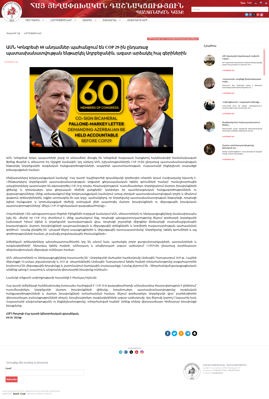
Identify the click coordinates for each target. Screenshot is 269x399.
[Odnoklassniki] (181, 334)
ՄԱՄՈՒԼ (87, 20)
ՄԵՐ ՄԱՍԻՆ (33, 20)
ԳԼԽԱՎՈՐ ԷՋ (13, 33)
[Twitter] (174, 334)
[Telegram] (188, 334)
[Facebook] (167, 334)
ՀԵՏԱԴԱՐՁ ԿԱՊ (137, 20)
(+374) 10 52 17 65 (219, 370)
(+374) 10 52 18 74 (233, 370)
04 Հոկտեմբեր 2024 (11, 62)
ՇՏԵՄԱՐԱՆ (110, 20)
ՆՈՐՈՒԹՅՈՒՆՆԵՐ (61, 20)
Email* (9, 368)
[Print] (194, 334)
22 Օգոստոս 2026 (228, 70)
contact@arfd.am (217, 373)
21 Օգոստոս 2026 (228, 93)
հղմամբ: (90, 277)
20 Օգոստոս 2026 (228, 113)
